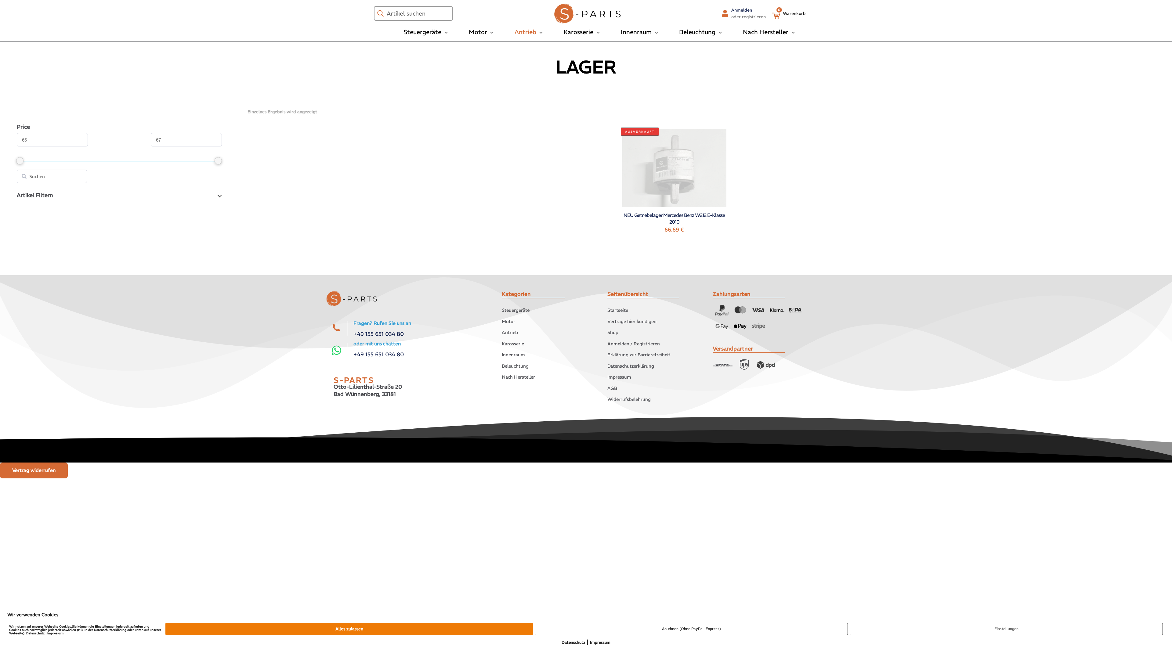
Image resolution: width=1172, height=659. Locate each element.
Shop (612, 332)
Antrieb (510, 332)
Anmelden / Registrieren (633, 344)
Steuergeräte (516, 310)
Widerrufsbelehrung (629, 399)
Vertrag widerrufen (34, 470)
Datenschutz (573, 642)
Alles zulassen (349, 629)
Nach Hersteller (518, 377)
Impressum (619, 377)
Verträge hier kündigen (632, 321)
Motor (508, 321)
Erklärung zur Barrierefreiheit (638, 355)
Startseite (617, 310)
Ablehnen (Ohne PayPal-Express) (691, 628)
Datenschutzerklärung (630, 366)
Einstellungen (1006, 628)
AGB (612, 388)
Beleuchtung (515, 366)
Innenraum (513, 355)
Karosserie (513, 344)
